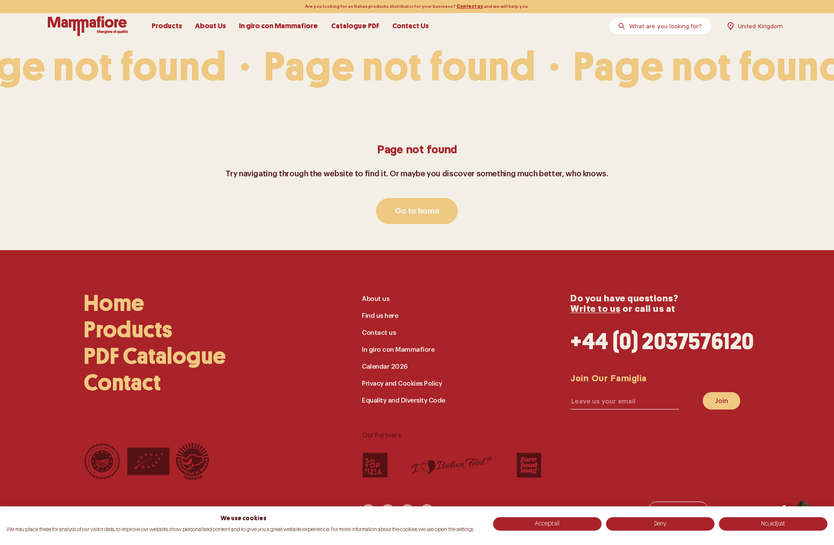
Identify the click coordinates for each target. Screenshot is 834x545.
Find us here (380, 316)
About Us (210, 26)
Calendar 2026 (385, 366)
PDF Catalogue (155, 356)
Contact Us (410, 26)
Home (114, 303)
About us (375, 299)
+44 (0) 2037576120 (662, 341)
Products (167, 26)
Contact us (470, 6)
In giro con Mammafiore (278, 26)
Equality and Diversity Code (403, 400)
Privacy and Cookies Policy (402, 383)
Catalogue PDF (355, 26)
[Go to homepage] (88, 26)
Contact (122, 382)
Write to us (595, 309)
